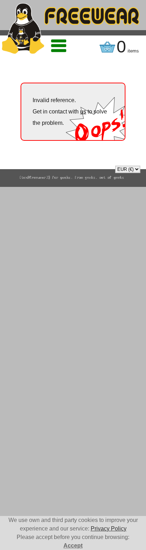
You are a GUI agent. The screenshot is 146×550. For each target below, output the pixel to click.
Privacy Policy (109, 529)
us (83, 112)
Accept (73, 546)
